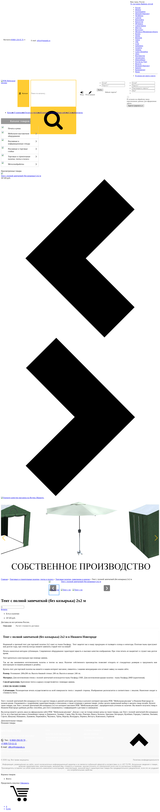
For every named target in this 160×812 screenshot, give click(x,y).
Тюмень (138, 50)
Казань (137, 34)
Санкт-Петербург (141, 52)
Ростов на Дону (141, 62)
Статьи (71, 113)
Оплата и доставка (32, 113)
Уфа (136, 42)
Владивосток (140, 56)
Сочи (137, 44)
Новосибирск (140, 60)
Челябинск (139, 16)
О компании (19, 113)
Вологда (138, 64)
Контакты (78, 113)
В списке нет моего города (145, 76)
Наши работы (62, 113)
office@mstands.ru (43, 41)
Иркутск (138, 28)
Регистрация (90, 95)
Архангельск (140, 58)
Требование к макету (93, 738)
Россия (137, 8)
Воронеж (138, 38)
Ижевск (138, 10)
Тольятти (138, 48)
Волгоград (139, 30)
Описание (7, 626)
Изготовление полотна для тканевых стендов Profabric (58, 739)
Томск (137, 40)
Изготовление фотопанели (58, 734)
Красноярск (139, 20)
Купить (4, 609)
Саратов (138, 18)
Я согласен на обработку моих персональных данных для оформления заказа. (141, 101)
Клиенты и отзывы (48, 113)
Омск (137, 54)
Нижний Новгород (142, 14)
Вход (82, 95)
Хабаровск (139, 46)
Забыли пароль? (111, 92)
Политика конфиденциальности (146, 760)
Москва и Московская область (146, 32)
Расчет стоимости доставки (27, 626)
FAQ (48, 730)
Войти (100, 90)
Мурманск (139, 24)
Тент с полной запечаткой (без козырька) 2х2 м (21, 176)
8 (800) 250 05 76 (17, 740)
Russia (137, 72)
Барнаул (138, 68)
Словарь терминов (93, 730)
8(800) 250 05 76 (17, 40)
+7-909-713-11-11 (9, 744)
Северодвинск (140, 26)
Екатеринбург (140, 12)
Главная (4, 579)
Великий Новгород (142, 66)
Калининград (140, 70)
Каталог (25, 93)
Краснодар (139, 22)
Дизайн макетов (91, 734)
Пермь (137, 36)
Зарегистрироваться (135, 106)
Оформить (24, 783)
